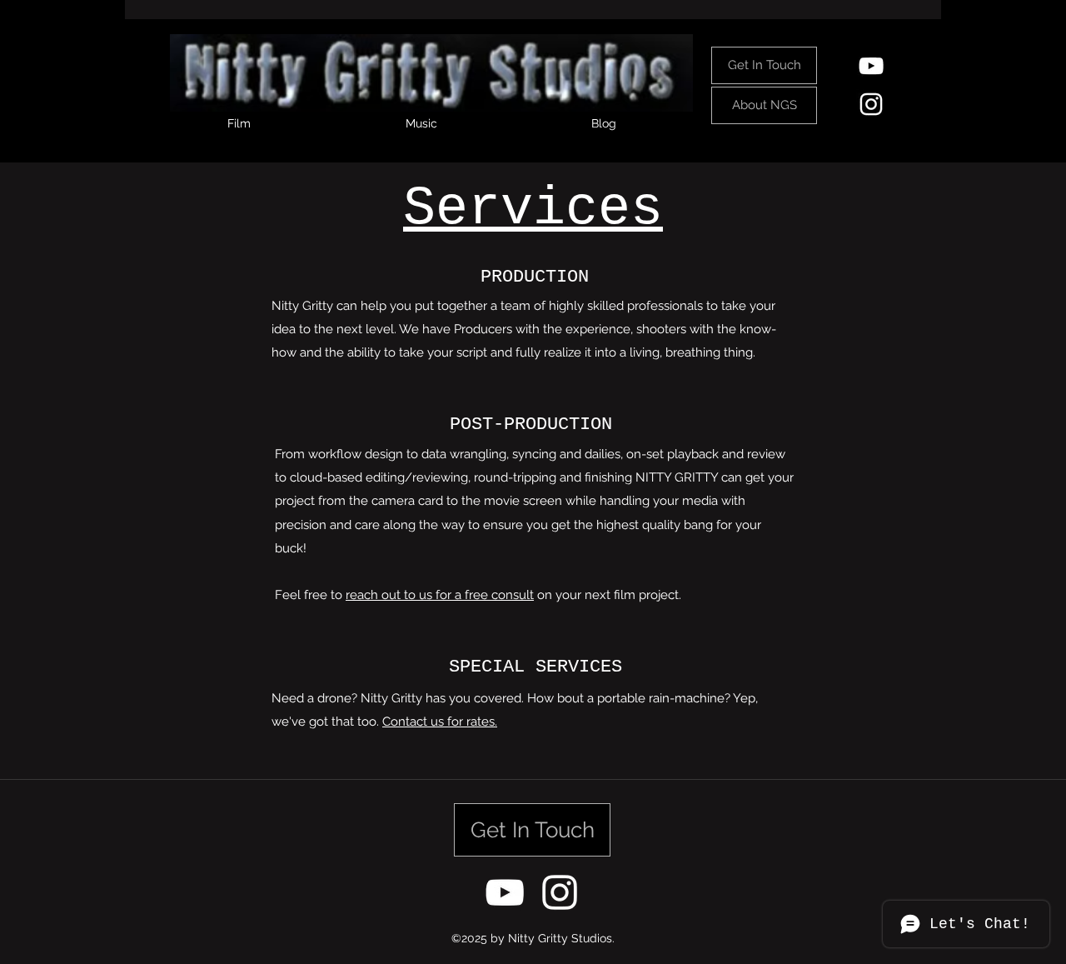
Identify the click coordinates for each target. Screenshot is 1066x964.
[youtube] (871, 66)
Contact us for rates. (439, 721)
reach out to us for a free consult (440, 594)
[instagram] (871, 104)
